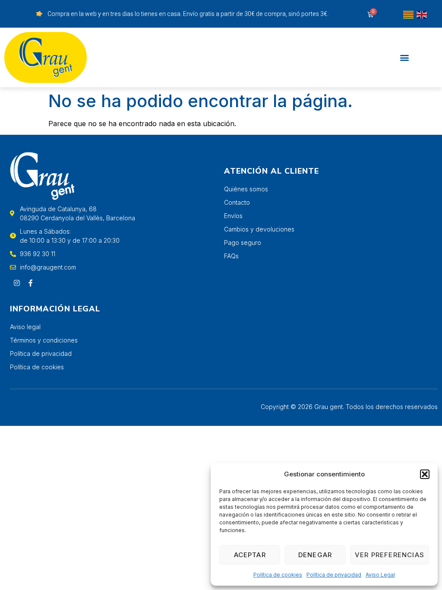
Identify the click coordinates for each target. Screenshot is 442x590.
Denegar (315, 555)
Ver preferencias (389, 555)
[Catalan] (408, 14)
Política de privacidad (333, 574)
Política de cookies (277, 574)
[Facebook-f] (31, 283)
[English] (422, 14)
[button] (424, 474)
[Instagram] (17, 283)
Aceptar (250, 555)
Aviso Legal (380, 574)
